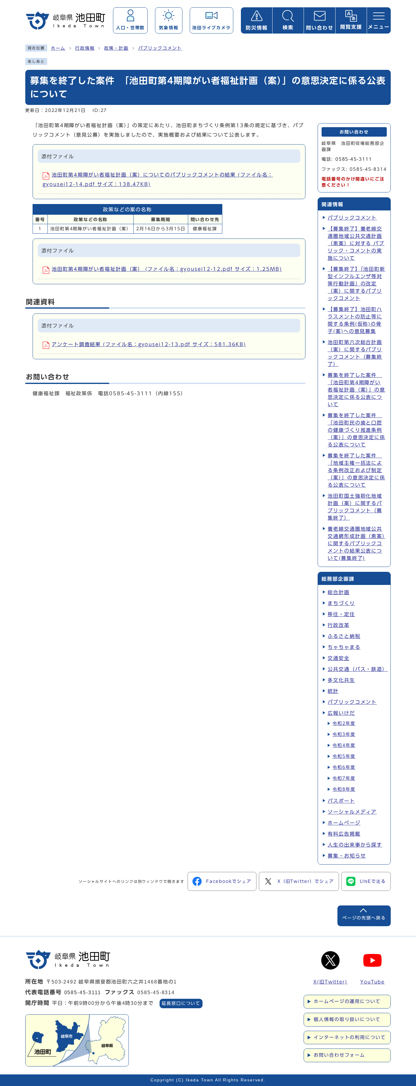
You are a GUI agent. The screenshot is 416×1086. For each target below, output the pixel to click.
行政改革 (339, 625)
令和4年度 (344, 745)
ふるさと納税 (344, 636)
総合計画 (339, 592)
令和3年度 (344, 734)
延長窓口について (181, 1003)
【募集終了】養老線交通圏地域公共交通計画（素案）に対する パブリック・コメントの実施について (356, 243)
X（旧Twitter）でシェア (305, 881)
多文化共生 (341, 680)
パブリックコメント (160, 48)
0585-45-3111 (353, 159)
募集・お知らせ (347, 855)
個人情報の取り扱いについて (347, 1019)
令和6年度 (344, 767)
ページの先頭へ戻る (364, 918)
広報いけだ (341, 713)
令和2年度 (344, 723)
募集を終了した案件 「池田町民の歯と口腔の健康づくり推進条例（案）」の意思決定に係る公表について (356, 430)
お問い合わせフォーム (339, 1055)
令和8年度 (344, 789)
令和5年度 (344, 756)
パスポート (341, 800)
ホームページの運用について (347, 1001)
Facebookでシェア (229, 881)
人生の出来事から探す (355, 844)
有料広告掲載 (344, 833)
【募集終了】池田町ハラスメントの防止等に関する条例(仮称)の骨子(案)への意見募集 (355, 320)
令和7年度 (344, 778)
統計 (333, 691)
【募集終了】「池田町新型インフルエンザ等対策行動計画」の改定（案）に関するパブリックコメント (356, 284)
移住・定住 (341, 614)
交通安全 (339, 658)
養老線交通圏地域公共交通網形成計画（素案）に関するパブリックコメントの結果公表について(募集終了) (356, 543)
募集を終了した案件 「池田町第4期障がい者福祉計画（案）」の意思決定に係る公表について (356, 390)
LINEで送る (373, 881)
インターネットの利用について (350, 1037)
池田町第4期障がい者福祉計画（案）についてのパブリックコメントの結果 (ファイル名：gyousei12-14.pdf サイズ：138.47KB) (158, 179)
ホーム (58, 48)
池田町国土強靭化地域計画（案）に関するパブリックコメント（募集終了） (355, 506)
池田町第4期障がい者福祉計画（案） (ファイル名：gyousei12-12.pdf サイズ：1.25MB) (167, 269)
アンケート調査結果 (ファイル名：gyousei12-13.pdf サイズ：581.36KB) (149, 344)
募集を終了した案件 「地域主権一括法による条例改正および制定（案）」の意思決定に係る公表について (356, 470)
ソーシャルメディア (352, 811)
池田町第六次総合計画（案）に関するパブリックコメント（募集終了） (355, 353)
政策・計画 (116, 48)
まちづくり (341, 603)
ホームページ (344, 822)
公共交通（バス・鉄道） (357, 669)
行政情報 (85, 48)
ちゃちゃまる (344, 647)
